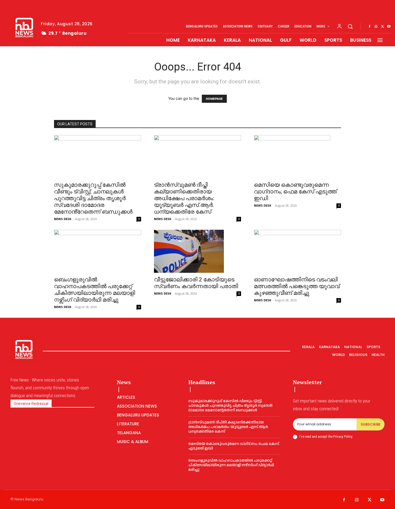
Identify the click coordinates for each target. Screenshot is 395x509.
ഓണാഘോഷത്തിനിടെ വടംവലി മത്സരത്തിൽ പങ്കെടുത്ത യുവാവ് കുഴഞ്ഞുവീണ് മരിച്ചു (296, 286)
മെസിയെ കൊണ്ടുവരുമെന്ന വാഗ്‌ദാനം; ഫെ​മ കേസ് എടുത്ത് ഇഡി (295, 192)
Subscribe (370, 424)
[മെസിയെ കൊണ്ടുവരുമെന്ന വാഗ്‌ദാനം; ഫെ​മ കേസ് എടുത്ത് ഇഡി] (297, 156)
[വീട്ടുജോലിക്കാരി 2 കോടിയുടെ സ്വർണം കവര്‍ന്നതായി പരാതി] (197, 251)
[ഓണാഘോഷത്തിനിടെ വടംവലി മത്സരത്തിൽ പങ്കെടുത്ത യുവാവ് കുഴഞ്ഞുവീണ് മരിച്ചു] (297, 251)
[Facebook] (369, 26)
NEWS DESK (62, 219)
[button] (350, 26)
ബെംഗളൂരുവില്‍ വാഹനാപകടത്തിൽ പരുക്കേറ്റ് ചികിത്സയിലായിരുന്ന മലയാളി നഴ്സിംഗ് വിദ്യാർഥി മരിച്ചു (94, 289)
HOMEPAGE (214, 99)
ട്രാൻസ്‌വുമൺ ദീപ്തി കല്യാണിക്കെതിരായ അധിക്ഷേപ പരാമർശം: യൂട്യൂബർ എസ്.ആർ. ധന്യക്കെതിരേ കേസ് (184, 198)
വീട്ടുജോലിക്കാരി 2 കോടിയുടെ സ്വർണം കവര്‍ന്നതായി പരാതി (196, 282)
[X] (382, 26)
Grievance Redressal (31, 403)
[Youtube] (389, 26)
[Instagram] (376, 26)
